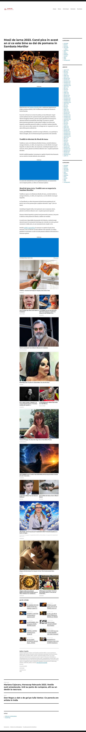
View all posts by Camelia (41, 662)
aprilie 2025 (66, 92)
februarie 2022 (67, 146)
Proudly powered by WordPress (29, 727)
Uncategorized (67, 60)
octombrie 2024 (67, 100)
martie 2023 (66, 127)
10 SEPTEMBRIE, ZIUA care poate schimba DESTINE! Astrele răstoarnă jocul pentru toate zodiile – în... (32, 625)
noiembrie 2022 (67, 133)
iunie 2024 (66, 106)
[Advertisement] (43, 28)
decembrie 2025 (67, 81)
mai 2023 (66, 124)
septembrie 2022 (67, 136)
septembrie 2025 (67, 85)
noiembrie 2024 (67, 99)
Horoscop (66, 46)
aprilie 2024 (66, 109)
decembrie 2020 (67, 154)
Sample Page (7, 717)
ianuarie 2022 (66, 147)
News (59, 9)
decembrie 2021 (67, 148)
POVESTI (65, 53)
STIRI (65, 58)
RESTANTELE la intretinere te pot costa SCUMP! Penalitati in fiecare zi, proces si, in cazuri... (53, 643)
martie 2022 (66, 144)
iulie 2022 (66, 138)
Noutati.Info (6, 727)
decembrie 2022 (67, 131)
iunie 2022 (66, 140)
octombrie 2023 (67, 117)
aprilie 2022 (66, 143)
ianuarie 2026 (67, 79)
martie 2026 (66, 77)
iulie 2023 (66, 122)
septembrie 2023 (67, 119)
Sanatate (73, 9)
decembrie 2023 (67, 115)
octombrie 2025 (67, 84)
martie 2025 (66, 93)
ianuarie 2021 (66, 153)
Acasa (54, 9)
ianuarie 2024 (66, 113)
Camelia (21, 664)
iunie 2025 (66, 89)
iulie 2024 (66, 105)
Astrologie (66, 43)
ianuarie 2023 (66, 130)
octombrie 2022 (67, 134)
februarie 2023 (67, 129)
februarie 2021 (67, 151)
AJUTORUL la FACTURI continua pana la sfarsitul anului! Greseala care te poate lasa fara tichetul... (32, 617)
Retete (66, 49)
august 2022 (66, 137)
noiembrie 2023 (67, 116)
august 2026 (66, 70)
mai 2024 (66, 108)
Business (79, 9)
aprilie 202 (66, 155)
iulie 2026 (66, 71)
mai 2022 (66, 141)
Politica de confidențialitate (11, 716)
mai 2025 (66, 91)
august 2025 (66, 86)
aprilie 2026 (66, 75)
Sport (65, 57)
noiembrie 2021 (67, 150)
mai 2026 (66, 74)
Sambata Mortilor (34, 107)
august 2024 (66, 103)
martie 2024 (66, 110)
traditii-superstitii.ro (29, 227)
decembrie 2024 (67, 98)
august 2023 (66, 120)
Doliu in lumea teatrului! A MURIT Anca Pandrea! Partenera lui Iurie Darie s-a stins (52, 625)
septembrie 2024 (67, 102)
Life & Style (66, 9)
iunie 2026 (66, 72)
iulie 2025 (66, 88)
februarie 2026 (67, 78)
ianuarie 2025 (66, 96)
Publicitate (66, 54)
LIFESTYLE (66, 50)
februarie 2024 (67, 112)
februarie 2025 (67, 95)
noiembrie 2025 (67, 82)
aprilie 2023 (66, 126)
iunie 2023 (66, 123)
